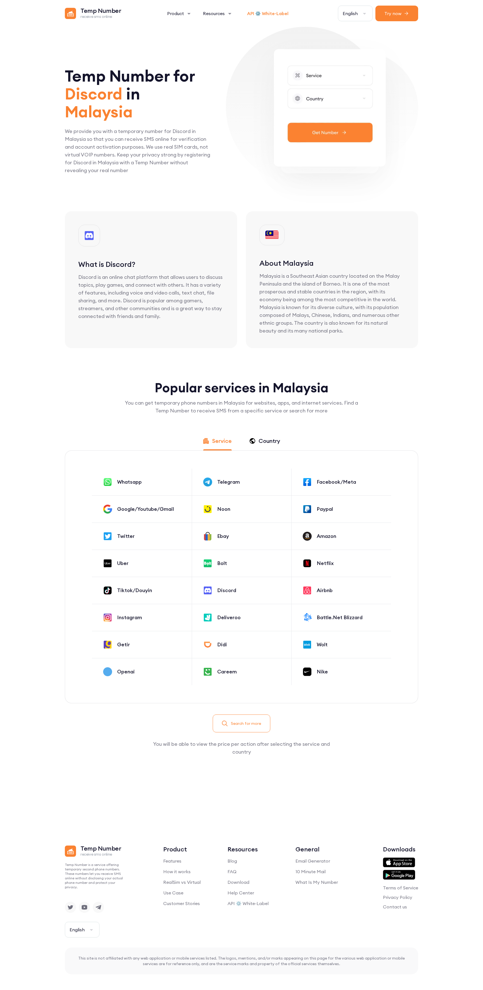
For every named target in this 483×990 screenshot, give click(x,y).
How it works (177, 871)
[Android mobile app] (399, 875)
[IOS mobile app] (399, 863)
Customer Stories (181, 903)
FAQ (232, 871)
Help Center (241, 893)
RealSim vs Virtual (182, 882)
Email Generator (312, 861)
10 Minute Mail (310, 871)
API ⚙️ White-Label (267, 13)
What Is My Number (316, 882)
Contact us (395, 907)
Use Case (173, 893)
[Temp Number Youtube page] (84, 907)
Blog (232, 861)
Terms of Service (400, 888)
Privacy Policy (397, 897)
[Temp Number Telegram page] (98, 907)
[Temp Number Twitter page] (70, 907)
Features (172, 861)
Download (238, 882)
